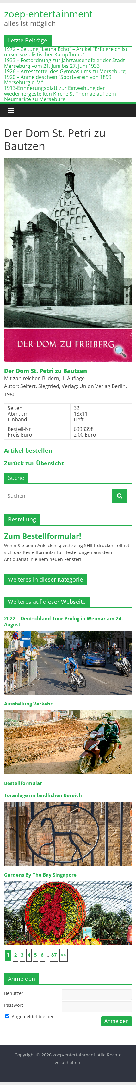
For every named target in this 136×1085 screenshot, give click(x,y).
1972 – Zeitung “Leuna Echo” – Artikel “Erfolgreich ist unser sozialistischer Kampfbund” (65, 52)
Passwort (13, 1005)
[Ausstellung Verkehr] (68, 709)
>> (63, 955)
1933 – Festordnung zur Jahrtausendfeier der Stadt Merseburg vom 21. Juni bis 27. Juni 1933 (64, 63)
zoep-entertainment (48, 14)
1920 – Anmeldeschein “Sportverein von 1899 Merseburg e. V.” (57, 79)
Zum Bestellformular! (42, 536)
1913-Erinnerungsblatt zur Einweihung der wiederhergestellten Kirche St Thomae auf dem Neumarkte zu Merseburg (60, 94)
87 (54, 955)
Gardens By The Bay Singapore (40, 874)
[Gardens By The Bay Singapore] (68, 880)
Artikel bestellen (28, 450)
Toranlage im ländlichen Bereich (43, 795)
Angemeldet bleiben (32, 1016)
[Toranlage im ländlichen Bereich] (68, 801)
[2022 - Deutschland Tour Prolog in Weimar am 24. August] (68, 630)
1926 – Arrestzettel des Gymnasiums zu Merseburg (65, 71)
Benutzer (13, 993)
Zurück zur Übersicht (34, 463)
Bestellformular (23, 783)
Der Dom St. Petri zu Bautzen (45, 370)
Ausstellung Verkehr (28, 703)
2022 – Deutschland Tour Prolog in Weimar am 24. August (63, 621)
